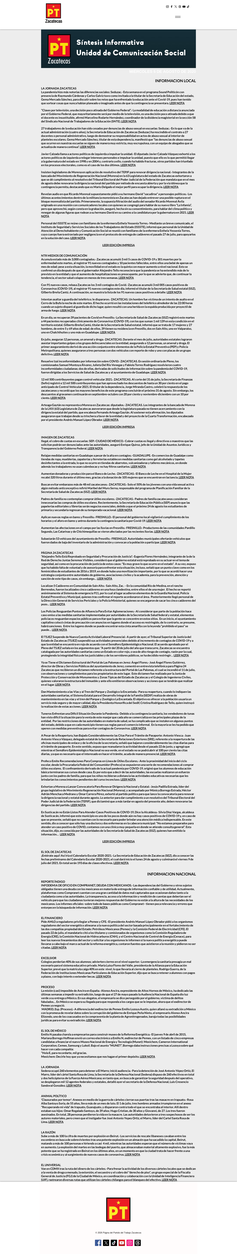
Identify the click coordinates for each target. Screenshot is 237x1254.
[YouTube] (184, 6)
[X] (176, 6)
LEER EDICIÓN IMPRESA (118, 245)
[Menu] (178, 17)
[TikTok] (188, 6)
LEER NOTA (177, 103)
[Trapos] (137, 1243)
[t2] (180, 6)
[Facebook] (171, 6)
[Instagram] (167, 6)
